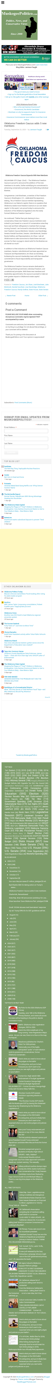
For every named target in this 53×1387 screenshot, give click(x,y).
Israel (36, 807)
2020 (7, 775)
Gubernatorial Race (13, 804)
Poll (17, 831)
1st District (10, 770)
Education (10, 793)
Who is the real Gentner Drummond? (27, 107)
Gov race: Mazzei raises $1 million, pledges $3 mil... (28, 881)
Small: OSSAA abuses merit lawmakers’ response (27, 907)
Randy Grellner (23, 290)
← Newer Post (10, 296)
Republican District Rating (14, 833)
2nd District (33, 775)
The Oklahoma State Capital (14, 505)
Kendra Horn (9, 812)
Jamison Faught (36, 130)
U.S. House (34, 847)
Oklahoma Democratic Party (31, 826)
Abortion (44, 778)
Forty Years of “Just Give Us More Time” (18, 626)
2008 (9, 999)
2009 (9, 995)
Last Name (8, 443)
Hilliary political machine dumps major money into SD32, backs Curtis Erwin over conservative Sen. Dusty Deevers (33, 1168)
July (11, 918)
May (11, 925)
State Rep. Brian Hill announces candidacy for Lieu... (28, 898)
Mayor (12, 821)
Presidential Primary (33, 831)
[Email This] (5, 280)
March (12, 932)
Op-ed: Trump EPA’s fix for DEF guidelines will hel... (27, 911)
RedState (7, 466)
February (13, 936)
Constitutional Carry (40, 786)
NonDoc (7, 602)
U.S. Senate (12, 851)
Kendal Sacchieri (18, 287)
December (13, 868)
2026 (9, 861)
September (14, 878)
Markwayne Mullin (23, 818)
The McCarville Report (12, 494)
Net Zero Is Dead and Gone (14, 477)
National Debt (33, 823)
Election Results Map (15, 796)
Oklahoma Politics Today (13, 592)
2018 (32, 773)
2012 (34, 770)
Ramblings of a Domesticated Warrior (18, 687)
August (12, 915)
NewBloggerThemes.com (26, 1382)
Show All (47, 697)
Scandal (26, 836)
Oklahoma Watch (10, 641)
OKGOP (45, 823)
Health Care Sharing (22, 807)
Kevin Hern (24, 812)
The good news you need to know (27, 92)
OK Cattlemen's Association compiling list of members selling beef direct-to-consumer (31, 1211)
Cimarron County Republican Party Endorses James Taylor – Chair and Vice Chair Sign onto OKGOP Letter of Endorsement (24, 656)
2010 (23, 770)
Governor (38, 801)
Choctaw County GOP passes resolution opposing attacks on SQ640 (30, 1095)
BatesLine (8, 518)
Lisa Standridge (31, 287)
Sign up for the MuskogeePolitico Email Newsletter (27, 94)
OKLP (12, 826)
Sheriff (35, 836)
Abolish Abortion (26, 778)
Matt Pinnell (42, 818)
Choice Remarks (10, 632)
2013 (9, 981)
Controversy (15, 788)
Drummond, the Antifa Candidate (27, 109)
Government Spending (15, 801)
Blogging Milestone (38, 781)
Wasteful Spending (34, 854)
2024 (9, 943)
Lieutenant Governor (33, 815)
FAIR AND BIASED (10, 677)
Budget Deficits (11, 783)
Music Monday (25, 820)
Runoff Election (34, 833)
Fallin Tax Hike (33, 799)
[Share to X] (10, 280)
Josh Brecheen (38, 285)
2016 (12, 773)
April (11, 929)
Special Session (27, 838)
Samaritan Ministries (12, 836)
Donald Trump (35, 791)
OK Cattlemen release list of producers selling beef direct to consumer (31, 1282)
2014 (46, 770)
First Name (8, 435)
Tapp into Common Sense (13, 651)
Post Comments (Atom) (23, 403)
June (11, 922)
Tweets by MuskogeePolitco (26, 755)
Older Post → (43, 296)
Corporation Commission (14, 791)
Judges (41, 809)
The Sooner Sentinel (11, 624)
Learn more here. (41, 65)
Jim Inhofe (25, 809)
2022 (18, 775)
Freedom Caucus (18, 285)
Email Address (10, 427)
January (12, 939)
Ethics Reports (11, 799)
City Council (40, 783)
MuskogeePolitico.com (25, 1377)
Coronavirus (35, 788)
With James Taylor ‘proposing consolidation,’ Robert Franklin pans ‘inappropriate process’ (23, 605)
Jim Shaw (28, 285)
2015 (9, 974)
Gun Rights (33, 804)
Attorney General (17, 780)
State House (33, 290)
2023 (9, 947)
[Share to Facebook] (12, 280)
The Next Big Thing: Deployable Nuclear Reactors (22, 469)
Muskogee (43, 820)
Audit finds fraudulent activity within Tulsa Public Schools (25, 634)
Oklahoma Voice (10, 613)
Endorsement (36, 796)
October (13, 875)
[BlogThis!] (8, 280)
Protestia (7, 484)
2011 (9, 988)
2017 (23, 773)
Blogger (47, 1377)
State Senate (43, 290)
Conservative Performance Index (16, 786)
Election (34, 793)
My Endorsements (17, 823)
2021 (9, 954)
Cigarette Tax (26, 783)
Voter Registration (35, 851)
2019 (43, 773)
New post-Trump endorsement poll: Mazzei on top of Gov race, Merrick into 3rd (32, 1132)
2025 (9, 864)
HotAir (6, 475)
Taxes (18, 848)
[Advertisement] (26, 555)
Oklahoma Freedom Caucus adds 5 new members (25, 124)
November (13, 871)
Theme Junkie (23, 1379)
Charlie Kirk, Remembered (18, 894)
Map (7, 818)
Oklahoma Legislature (14, 828)
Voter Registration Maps (14, 854)
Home (27, 296)
